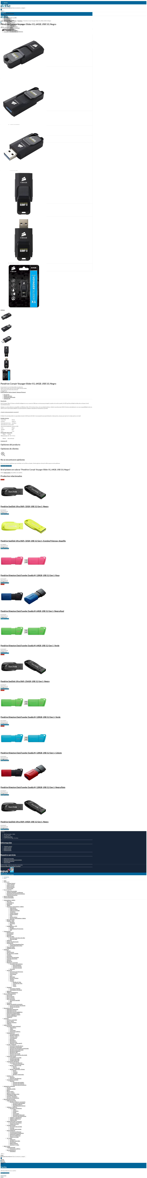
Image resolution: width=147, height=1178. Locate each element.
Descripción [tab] (6, 394)
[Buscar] (1, 9)
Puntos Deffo (7, 862)
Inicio (2, 20)
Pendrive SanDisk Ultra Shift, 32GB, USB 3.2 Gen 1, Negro (24, 506)
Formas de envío (7, 850)
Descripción (3, 401)
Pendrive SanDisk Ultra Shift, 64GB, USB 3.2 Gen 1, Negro (24, 822)
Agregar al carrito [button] (5, 514)
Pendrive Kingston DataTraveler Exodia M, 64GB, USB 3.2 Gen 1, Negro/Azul (32, 611)
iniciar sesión (7, 472)
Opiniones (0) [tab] (7, 398)
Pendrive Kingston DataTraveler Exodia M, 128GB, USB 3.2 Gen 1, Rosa (30, 575)
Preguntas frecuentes (9, 861)
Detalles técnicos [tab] (8, 396)
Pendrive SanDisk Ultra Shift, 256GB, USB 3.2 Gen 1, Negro (25, 681)
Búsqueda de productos (6, 8)
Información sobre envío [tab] (9, 397)
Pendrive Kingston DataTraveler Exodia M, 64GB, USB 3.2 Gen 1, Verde (30, 645)
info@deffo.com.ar (8, 836)
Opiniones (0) (4, 441)
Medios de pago (7, 849)
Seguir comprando (5, 1173)
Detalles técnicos (5, 418)
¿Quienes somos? (8, 846)
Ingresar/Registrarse (6, 874)
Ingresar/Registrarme (9, 13)
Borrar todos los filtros (6, 465)
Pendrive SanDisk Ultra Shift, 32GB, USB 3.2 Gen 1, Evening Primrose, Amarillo (33, 541)
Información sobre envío (6, 432)
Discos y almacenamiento (10, 20)
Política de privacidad (9, 858)
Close (12, 874)
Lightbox (3, 310)
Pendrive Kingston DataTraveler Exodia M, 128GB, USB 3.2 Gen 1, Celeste (31, 753)
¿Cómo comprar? (8, 847)
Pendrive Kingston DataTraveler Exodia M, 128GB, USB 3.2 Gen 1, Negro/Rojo (33, 787)
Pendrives (20, 20)
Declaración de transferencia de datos (13, 860)
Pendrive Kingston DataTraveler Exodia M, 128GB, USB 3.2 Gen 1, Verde (30, 717)
